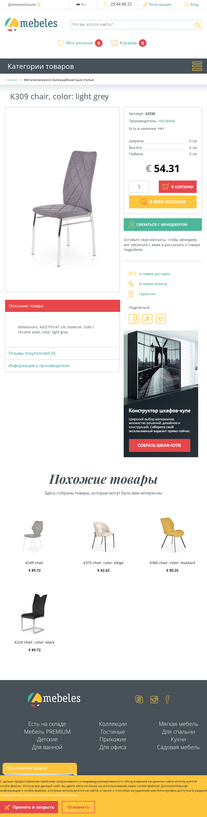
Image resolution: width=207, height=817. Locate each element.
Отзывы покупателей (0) (32, 353)
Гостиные (113, 731)
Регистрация (160, 4)
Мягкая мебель (178, 723)
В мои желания (168, 202)
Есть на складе (47, 723)
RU (84, 4)
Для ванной (47, 747)
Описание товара (26, 306)
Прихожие (112, 739)
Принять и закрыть (33, 807)
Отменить (78, 807)
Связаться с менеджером (161, 224)
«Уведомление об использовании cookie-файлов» (38, 795)
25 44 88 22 (121, 4)
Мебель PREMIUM (47, 731)
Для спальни (178, 731)
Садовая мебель (178, 747)
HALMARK (167, 120)
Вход (194, 4)
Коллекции (113, 723)
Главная (11, 79)
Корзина (128, 43)
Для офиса (112, 747)
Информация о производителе (39, 365)
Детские (47, 739)
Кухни (178, 739)
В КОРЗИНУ (182, 186)
